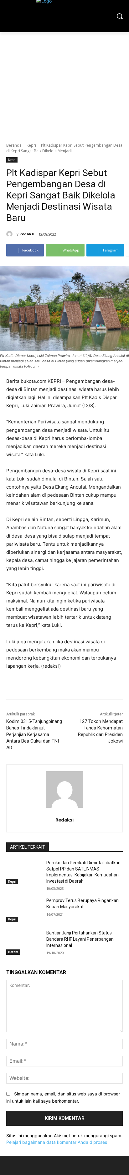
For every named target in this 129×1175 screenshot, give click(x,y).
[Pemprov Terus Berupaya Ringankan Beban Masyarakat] (23, 910)
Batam (13, 952)
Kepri (31, 145)
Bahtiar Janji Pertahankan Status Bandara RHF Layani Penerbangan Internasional (80, 939)
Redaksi (26, 234)
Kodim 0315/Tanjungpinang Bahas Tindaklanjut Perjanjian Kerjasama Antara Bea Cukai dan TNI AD (34, 734)
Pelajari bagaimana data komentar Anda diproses (56, 1142)
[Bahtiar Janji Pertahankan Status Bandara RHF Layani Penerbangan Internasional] (23, 942)
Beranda (14, 145)
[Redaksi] (10, 234)
